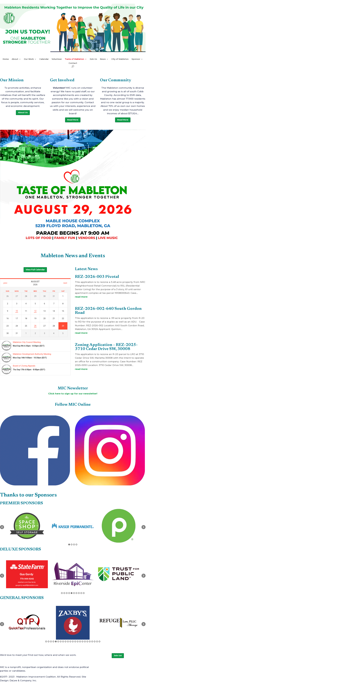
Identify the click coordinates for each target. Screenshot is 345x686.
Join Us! (118, 655)
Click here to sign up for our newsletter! (72, 393)
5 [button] (71, 593)
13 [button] (75, 641)
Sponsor (136, 59)
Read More (72, 120)
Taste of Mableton (74, 59)
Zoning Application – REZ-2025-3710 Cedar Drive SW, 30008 (106, 347)
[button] (2, 527)
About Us (23, 112)
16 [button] (82, 641)
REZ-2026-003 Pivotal (97, 277)
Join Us (93, 59)
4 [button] (76, 544)
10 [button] (83, 593)
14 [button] (77, 641)
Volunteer (57, 59)
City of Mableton (120, 59)
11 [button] (70, 641)
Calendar (44, 59)
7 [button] (76, 593)
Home (6, 59)
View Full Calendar (35, 269)
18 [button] (87, 641)
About (15, 59)
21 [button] (94, 641)
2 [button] (71, 544)
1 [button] (69, 544)
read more (81, 296)
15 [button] (80, 641)
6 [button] (74, 593)
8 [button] (79, 593)
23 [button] (99, 641)
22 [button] (97, 641)
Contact (73, 63)
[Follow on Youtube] (131, 667)
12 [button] (73, 641)
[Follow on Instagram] (125, 667)
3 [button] (74, 544)
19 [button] (90, 641)
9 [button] (81, 593)
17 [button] (85, 641)
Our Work (29, 59)
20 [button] (92, 641)
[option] (27, 526)
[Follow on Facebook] (115, 667)
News (103, 59)
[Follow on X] (120, 667)
